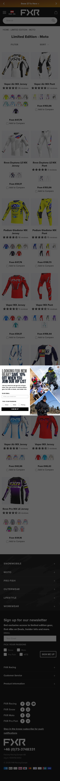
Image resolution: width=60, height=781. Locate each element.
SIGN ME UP (14, 409)
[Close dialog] (58, 367)
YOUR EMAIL (6, 394)
